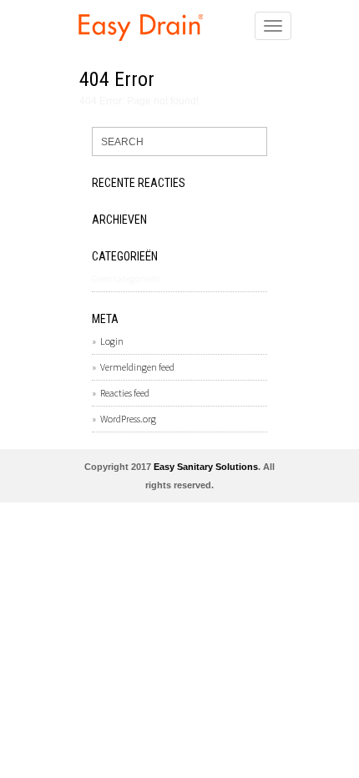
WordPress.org (128, 418)
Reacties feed (124, 392)
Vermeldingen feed (137, 367)
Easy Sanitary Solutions (206, 467)
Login (112, 341)
